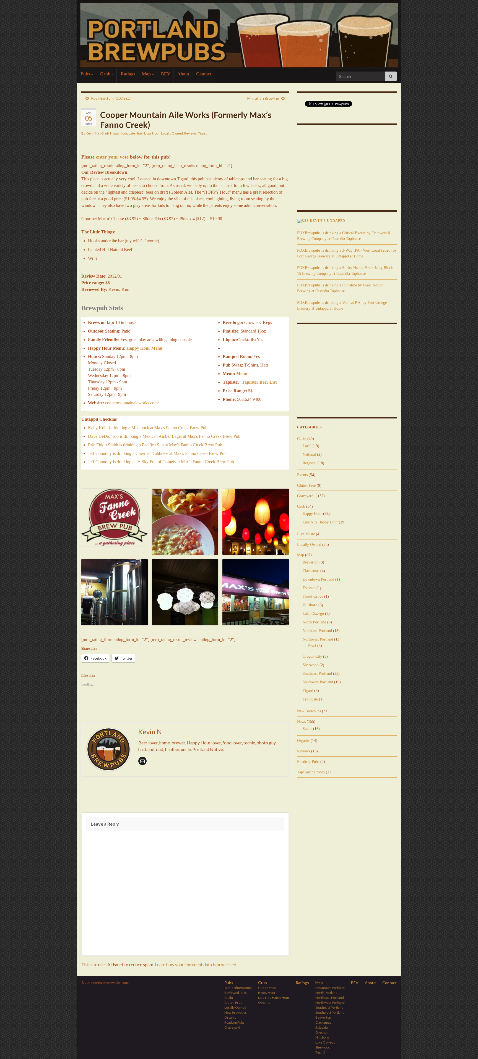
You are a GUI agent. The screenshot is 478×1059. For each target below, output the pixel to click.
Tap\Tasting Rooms (238, 988)
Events (302, 475)
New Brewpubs (309, 711)
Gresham (322, 1032)
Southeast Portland (317, 673)
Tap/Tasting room (311, 772)
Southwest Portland (318, 682)
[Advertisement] (185, 795)
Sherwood (310, 665)
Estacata (309, 588)
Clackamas (311, 571)
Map (147, 74)
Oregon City (312, 656)
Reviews (190, 133)
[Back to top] (465, 1046)
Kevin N (91, 133)
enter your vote (112, 157)
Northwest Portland (318, 639)
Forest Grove (313, 596)
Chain (301, 439)
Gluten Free (306, 485)
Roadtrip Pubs (308, 762)
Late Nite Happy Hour (144, 133)
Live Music (306, 534)
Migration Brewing (263, 98)
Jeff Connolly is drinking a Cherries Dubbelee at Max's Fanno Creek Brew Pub (157, 453)
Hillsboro (310, 605)
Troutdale (310, 699)
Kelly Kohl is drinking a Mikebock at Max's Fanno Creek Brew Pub (147, 427)
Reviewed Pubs (235, 992)
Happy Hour (118, 133)
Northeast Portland (317, 631)
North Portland (314, 622)
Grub (105, 74)
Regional (309, 463)
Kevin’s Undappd (327, 221)
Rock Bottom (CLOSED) (111, 98)
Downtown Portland (318, 579)
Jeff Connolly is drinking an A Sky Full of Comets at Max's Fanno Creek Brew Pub (161, 461)
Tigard (202, 133)
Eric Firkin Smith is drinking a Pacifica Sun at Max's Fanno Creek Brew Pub (155, 444)
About (183, 74)
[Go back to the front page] (239, 34)
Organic (303, 741)
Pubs (85, 74)
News (301, 722)
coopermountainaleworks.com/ (132, 403)
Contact (203, 74)
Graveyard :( (307, 496)
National (309, 454)
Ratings (128, 74)
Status (307, 729)
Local (307, 446)
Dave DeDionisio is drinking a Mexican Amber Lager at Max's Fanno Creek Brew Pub (164, 436)
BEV (165, 74)
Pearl (312, 646)
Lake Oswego (313, 614)
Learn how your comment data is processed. (196, 964)
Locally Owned (172, 133)
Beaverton (310, 562)
